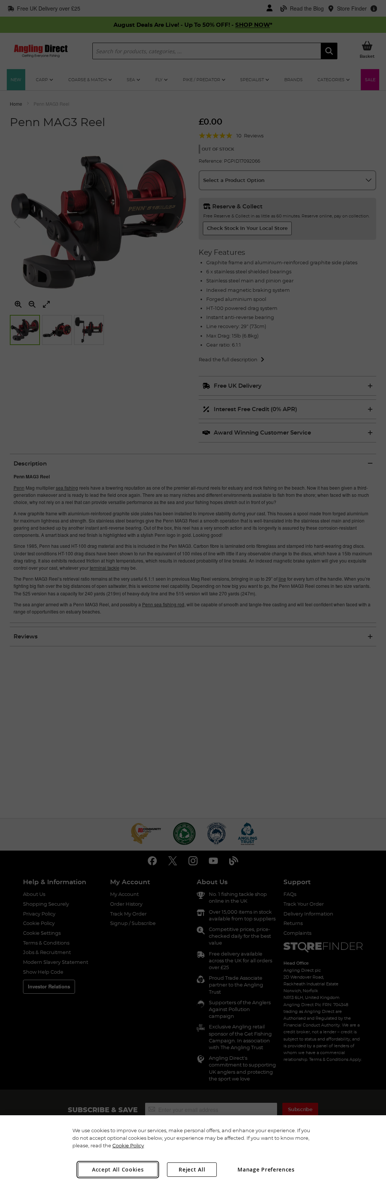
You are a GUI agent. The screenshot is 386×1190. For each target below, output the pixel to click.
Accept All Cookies (118, 1169)
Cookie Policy (128, 1145)
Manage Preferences (266, 1169)
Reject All (192, 1169)
